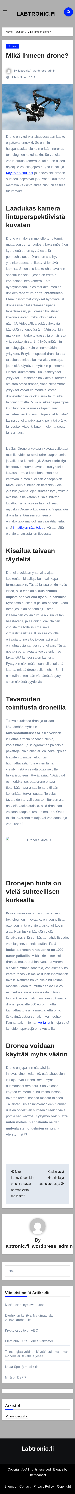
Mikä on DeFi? (15, 1377)
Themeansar (37, 1475)
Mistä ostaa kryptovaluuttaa (25, 1305)
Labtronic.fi (36, 14)
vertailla (44, 1022)
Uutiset (12, 46)
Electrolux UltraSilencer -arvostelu (30, 1341)
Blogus (58, 1469)
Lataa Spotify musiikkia (22, 1366)
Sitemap (10, 1486)
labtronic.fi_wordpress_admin (36, 70)
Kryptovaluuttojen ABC (21, 1330)
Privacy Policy (44, 1486)
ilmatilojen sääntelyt (27, 527)
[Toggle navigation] (5, 11)
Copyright (64, 1486)
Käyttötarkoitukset (19, 173)
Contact (24, 1486)
